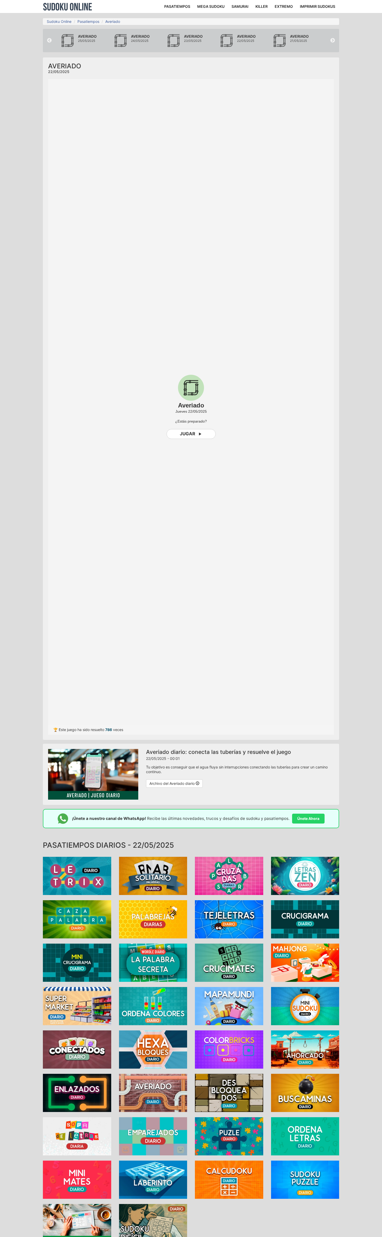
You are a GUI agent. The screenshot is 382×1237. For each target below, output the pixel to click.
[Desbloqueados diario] (229, 1092)
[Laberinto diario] (153, 1179)
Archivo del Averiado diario (172, 783)
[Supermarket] (77, 1006)
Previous (49, 40)
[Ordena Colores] (153, 1006)
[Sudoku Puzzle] (305, 1179)
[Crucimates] (229, 962)
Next (332, 40)
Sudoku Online (67, 6)
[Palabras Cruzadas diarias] (229, 875)
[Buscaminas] (305, 1092)
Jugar (187, 433)
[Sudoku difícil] (153, 1223)
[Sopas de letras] (77, 1136)
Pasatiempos (88, 21)
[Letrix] (77, 875)
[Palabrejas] (153, 919)
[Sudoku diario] (77, 1223)
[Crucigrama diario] (305, 919)
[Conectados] (77, 1049)
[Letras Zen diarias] (305, 875)
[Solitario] (153, 875)
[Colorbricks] (229, 1049)
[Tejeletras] (229, 919)
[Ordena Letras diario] (305, 1136)
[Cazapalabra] (77, 919)
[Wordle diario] (153, 962)
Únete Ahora (308, 818)
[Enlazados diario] (77, 1092)
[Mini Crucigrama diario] (77, 962)
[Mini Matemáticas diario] (77, 1179)
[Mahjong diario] (305, 962)
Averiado (112, 21)
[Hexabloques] (153, 1049)
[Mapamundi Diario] (229, 1006)
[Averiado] (153, 1092)
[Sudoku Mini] (305, 1006)
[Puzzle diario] (229, 1136)
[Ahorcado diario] (305, 1049)
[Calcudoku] (229, 1179)
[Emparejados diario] (153, 1136)
